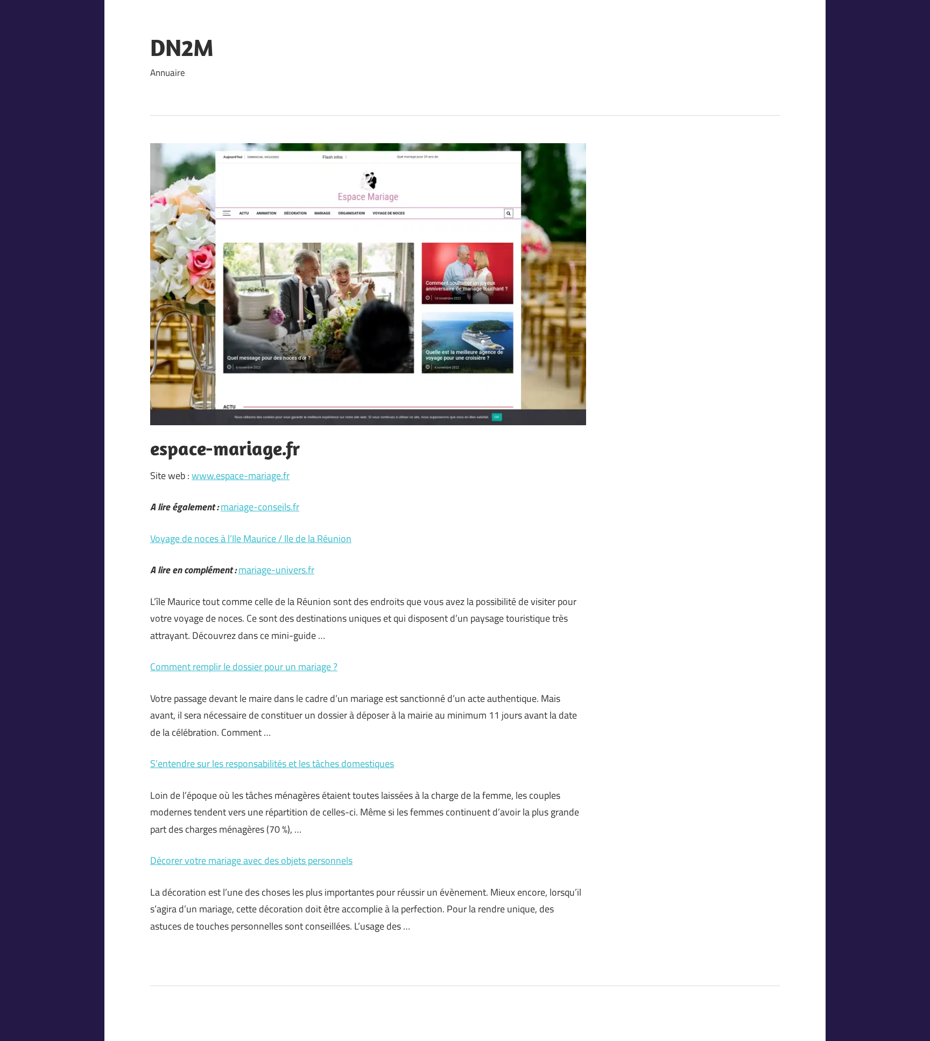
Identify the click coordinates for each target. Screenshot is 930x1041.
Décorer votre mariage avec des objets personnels (251, 860)
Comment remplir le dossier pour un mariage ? (243, 666)
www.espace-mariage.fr (241, 475)
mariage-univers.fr (276, 569)
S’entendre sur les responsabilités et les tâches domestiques (272, 763)
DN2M (182, 47)
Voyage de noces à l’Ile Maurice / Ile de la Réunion (250, 538)
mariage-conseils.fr (260, 507)
